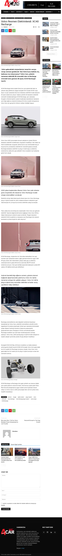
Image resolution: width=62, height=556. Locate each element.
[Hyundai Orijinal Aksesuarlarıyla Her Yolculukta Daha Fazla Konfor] (7, 452)
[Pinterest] (10, 30)
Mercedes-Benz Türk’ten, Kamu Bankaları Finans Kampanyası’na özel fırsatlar (9, 422)
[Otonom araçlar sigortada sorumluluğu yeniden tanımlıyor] (45, 32)
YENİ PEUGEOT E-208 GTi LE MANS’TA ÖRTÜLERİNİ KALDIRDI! (20, 459)
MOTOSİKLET (19, 11)
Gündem (6, 27)
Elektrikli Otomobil (17, 15)
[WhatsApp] (14, 30)
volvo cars (4, 399)
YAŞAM (26, 11)
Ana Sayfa (3, 15)
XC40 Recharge (5, 400)
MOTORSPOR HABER (55, 84)
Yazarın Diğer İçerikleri (16, 444)
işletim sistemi (21, 397)
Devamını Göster (51, 54)
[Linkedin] (51, 532)
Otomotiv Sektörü (18, 455)
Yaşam (44, 84)
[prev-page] (2, 465)
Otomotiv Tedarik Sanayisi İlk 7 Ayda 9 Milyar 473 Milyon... (55, 24)
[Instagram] (47, 532)
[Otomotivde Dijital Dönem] (45, 48)
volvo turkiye (33, 399)
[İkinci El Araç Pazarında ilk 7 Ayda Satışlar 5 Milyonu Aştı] (56, 66)
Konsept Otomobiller (19, 18)
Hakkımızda (48, 11)
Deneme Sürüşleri (40, 11)
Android (9, 397)
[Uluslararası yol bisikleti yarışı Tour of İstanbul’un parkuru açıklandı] (46, 82)
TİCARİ (12, 11)
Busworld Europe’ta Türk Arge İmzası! (32, 421)
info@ (22, 548)
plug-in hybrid (29, 397)
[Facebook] (2, 30)
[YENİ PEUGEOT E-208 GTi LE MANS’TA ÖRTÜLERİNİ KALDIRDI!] (21, 452)
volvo (35, 397)
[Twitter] (6, 30)
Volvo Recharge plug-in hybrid (22, 399)
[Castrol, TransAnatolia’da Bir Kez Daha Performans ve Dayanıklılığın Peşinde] (56, 82)
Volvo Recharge (11, 399)
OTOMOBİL (6, 11)
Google (14, 397)
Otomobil (9, 15)
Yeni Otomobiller (28, 18)
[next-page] (5, 465)
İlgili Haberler (5, 444)
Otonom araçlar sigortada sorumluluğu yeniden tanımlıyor (55, 32)
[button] (59, 12)
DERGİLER (32, 11)
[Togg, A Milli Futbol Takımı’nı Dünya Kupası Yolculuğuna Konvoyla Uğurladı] (34, 452)
